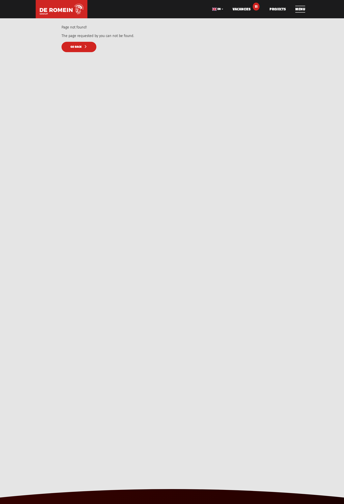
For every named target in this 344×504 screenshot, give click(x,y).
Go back (76, 47)
